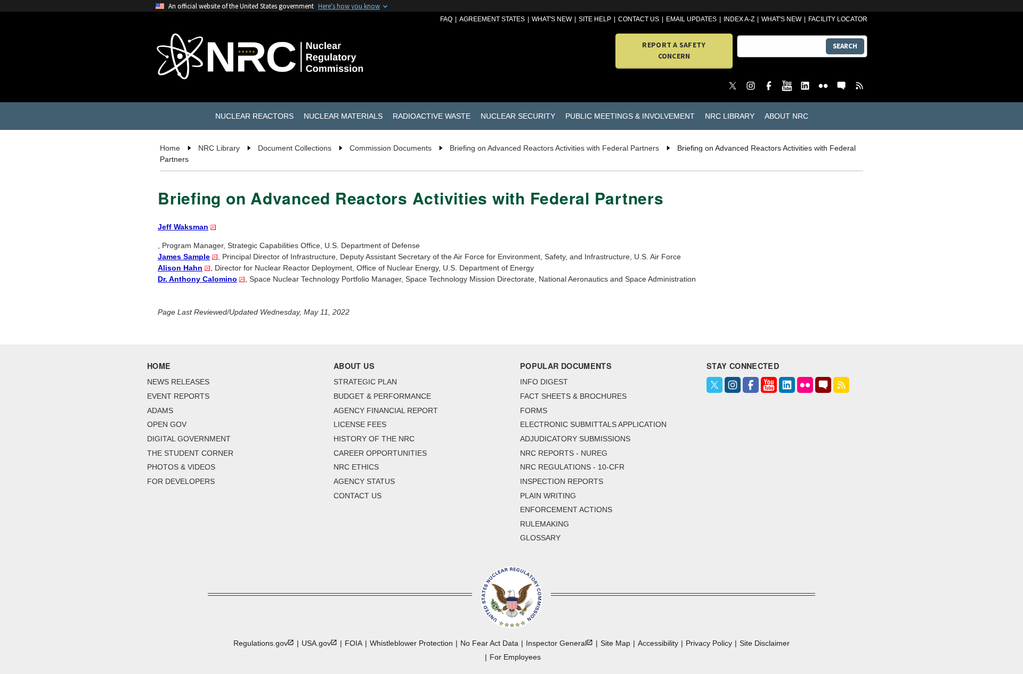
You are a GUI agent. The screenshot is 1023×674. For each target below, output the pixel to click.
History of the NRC (374, 438)
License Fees (360, 424)
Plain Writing (548, 495)
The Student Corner (190, 453)
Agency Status (364, 481)
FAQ (446, 19)
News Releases (178, 381)
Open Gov (166, 424)
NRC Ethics (356, 467)
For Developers (181, 481)
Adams (160, 410)
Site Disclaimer (765, 643)
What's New (552, 19)
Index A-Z (739, 19)
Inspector (556, 643)
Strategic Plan (365, 381)
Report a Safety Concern (673, 50)
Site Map (615, 643)
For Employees (515, 657)
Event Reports (178, 396)
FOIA (353, 643)
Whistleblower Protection (411, 643)
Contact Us (638, 19)
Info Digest (544, 381)
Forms (533, 410)
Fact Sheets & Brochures (573, 396)
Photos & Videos (181, 467)
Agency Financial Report (386, 410)
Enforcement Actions (566, 509)
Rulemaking (544, 524)
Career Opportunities (380, 453)
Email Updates (691, 19)
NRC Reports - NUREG (563, 453)
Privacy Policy (709, 643)
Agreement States (492, 19)
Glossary (540, 537)
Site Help (595, 19)
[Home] (213, 57)
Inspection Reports (561, 481)
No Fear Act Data (489, 643)
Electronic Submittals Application (593, 424)
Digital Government (189, 438)
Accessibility (658, 643)
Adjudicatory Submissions (575, 438)
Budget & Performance (382, 396)
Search (845, 46)
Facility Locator (837, 19)
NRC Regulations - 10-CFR (572, 467)
